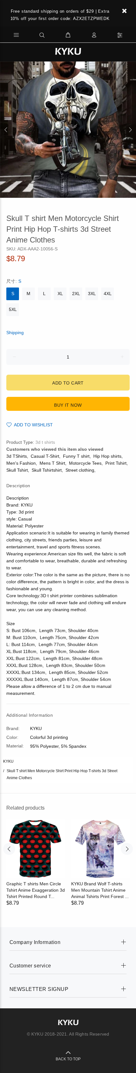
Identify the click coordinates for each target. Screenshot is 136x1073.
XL (60, 293)
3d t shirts (45, 442)
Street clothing (79, 470)
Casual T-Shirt (45, 456)
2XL (76, 293)
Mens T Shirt (52, 463)
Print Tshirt (116, 463)
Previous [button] (6, 130)
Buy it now (68, 405)
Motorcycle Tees (85, 463)
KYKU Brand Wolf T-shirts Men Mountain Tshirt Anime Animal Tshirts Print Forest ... (100, 890)
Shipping (15, 332)
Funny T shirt (76, 456)
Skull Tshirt (17, 470)
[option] (68, 129)
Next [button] (130, 130)
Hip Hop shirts (107, 456)
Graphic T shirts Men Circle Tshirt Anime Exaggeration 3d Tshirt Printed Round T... (35, 890)
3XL (92, 293)
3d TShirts (16, 456)
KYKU (8, 761)
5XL (13, 309)
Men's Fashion (21, 463)
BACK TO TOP (68, 1059)
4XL (108, 293)
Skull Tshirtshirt (47, 470)
